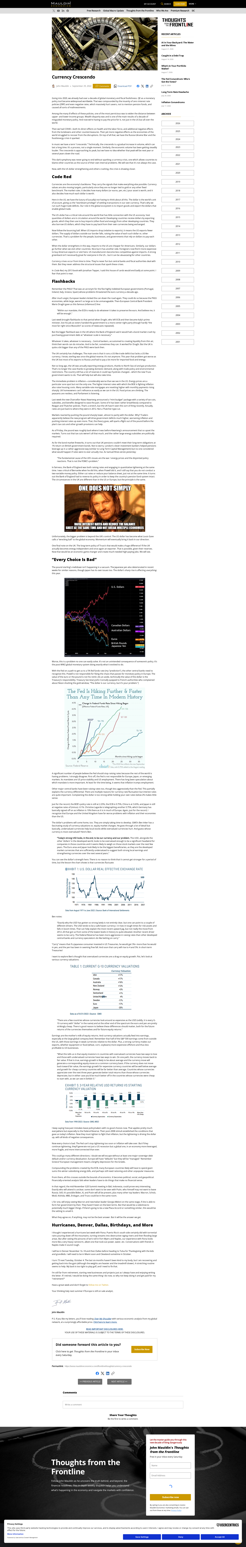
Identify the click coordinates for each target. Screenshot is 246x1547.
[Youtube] (58, 10)
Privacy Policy (176, 1510)
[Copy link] (151, 86)
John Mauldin (62, 86)
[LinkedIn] (63, 10)
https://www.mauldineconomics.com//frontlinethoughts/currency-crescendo (98, 1366)
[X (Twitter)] (142, 86)
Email (152, 1471)
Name (152, 1461)
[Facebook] (67, 10)
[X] (53, 10)
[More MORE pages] (195, 3)
